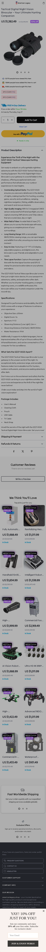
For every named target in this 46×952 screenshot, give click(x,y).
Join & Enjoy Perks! (23, 943)
